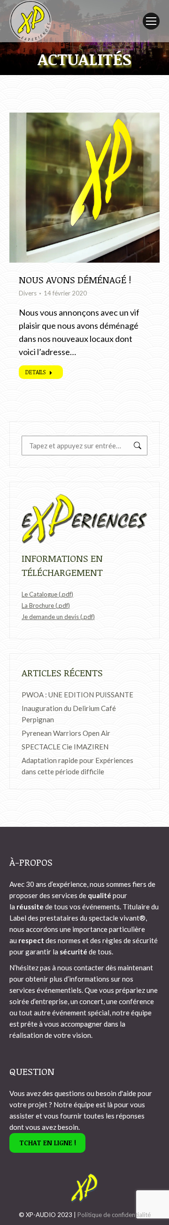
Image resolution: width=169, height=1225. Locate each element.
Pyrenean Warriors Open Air (66, 733)
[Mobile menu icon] (151, 21)
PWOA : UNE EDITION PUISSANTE (77, 694)
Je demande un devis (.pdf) (58, 616)
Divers (28, 293)
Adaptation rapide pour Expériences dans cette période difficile (77, 766)
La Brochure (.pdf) (46, 605)
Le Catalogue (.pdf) (47, 594)
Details (35, 372)
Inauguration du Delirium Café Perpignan (69, 714)
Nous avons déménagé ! (75, 279)
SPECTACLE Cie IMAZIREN (65, 746)
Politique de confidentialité (114, 1214)
